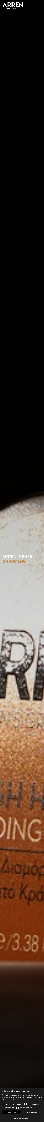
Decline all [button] (32, 1112)
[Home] (12, 5)
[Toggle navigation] (40, 6)
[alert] (22, 1105)
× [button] (41, 1090)
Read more (21, 1100)
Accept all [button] (11, 1112)
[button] (22, 1118)
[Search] (36, 5)
